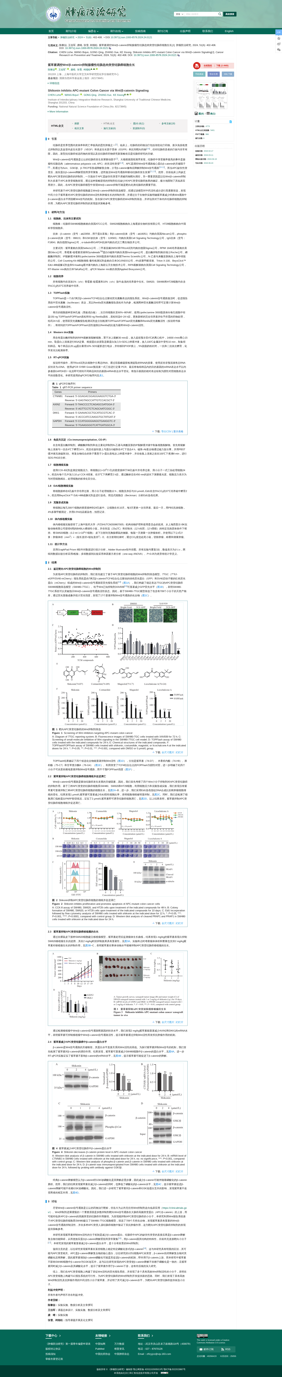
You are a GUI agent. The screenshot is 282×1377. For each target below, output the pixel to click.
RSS (227, 1349)
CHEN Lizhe (54, 95)
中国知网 (100, 1343)
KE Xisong (118, 95)
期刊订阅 (162, 31)
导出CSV (166, 431)
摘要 (76, 123)
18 (145, 1248)
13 (154, 171)
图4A (171, 1051)
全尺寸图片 (168, 752)
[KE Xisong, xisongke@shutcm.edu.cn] (125, 94)
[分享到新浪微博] (279, 44)
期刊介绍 (71, 31)
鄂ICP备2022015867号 (174, 1369)
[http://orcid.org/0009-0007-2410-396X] (68, 69)
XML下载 (228, 74)
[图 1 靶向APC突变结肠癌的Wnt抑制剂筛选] (117, 665)
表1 (101, 375)
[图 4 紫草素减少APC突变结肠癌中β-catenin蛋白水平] (117, 1105)
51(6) (89, 37)
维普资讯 (119, 1348)
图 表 (138, 123)
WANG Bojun (72, 95)
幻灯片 (179, 752)
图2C (157, 794)
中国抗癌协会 (102, 1354)
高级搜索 (229, 14)
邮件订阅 (209, 1349)
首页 (51, 31)
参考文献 (168, 123)
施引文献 (110, 128)
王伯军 (62, 69)
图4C (158, 1184)
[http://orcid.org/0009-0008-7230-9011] (56, 69)
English (229, 31)
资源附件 (139, 128)
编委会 (92, 31)
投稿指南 (140, 31)
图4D (75, 1192)
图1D (121, 761)
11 (152, 171)
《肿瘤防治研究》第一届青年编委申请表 (68, 1343)
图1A (126, 582)
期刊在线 (115, 31)
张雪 (79, 69)
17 (49, 1243)
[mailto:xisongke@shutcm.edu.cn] (94, 69)
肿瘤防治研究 (67, 37)
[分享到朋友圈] (279, 50)
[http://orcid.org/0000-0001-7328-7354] (97, 69)
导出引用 (213, 74)
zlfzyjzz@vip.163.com (159, 1354)
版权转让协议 (53, 1348)
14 (119, 582)
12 (163, 167)
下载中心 (51, 1335)
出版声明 (185, 31)
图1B (160, 587)
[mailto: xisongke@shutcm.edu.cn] (128, 94)
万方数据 (119, 1343)
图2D (144, 798)
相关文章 (79, 128)
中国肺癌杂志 (121, 1354)
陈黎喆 (51, 69)
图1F (128, 769)
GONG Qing (90, 95)
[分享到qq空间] (279, 38)
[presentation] (177, 549)
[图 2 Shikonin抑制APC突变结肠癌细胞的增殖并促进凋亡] (117, 854)
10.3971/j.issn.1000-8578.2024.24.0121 (131, 37)
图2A (113, 790)
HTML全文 (109, 123)
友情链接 (101, 1335)
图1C (145, 595)
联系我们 (207, 31)
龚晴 (73, 69)
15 (126, 586)
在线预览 (208, 65)
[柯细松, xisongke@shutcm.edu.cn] (91, 69)
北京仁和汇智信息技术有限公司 (138, 1373)
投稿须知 (51, 1354)
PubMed (99, 1348)
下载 (222, 65)
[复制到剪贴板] (110, 48)
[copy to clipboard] (178, 55)
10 (161, 167)
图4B (118, 1055)
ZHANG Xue (104, 95)
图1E (98, 765)
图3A (127, 941)
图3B (88, 945)
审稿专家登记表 (54, 1359)
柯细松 (87, 69)
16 (120, 1238)
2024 (80, 37)
